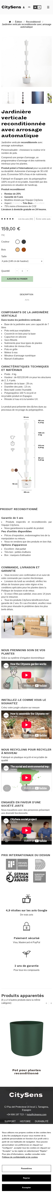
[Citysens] (13, 7)
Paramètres (26, 1168)
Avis (27, 300)
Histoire (25, 1121)
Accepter (26, 1187)
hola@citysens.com (36, 1114)
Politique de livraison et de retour (17, 590)
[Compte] (23, 7)
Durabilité (41, 1121)
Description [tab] (26, 294)
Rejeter (26, 1178)
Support (10, 1121)
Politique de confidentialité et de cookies (20, 1157)
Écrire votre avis (43, 219)
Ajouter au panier (17, 279)
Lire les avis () (25, 219)
